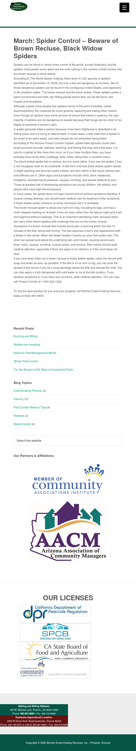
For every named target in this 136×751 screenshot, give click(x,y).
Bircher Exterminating (19, 13)
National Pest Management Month (35, 353)
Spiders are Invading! (27, 344)
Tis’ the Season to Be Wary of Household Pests (43, 369)
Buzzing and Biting (25, 336)
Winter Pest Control (26, 361)
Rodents (19, 416)
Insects (18, 399)
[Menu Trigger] (124, 7)
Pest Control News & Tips (30, 407)
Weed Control (22, 424)
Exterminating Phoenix (28, 391)
